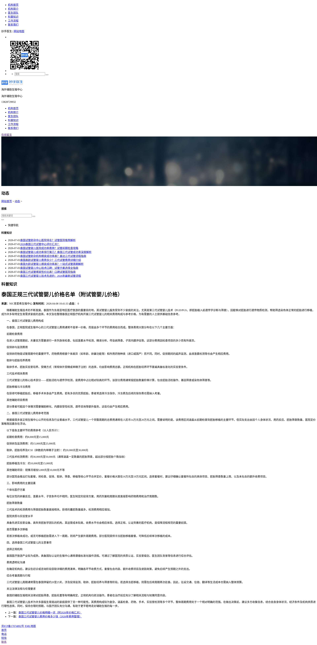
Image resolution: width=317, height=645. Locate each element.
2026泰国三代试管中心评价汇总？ (40, 244)
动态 (17, 201)
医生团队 (13, 12)
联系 (4, 642)
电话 (4, 634)
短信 (4, 638)
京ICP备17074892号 (12, 626)
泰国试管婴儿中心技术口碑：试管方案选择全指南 (49, 268)
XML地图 (30, 626)
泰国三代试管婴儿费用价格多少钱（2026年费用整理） (50, 616)
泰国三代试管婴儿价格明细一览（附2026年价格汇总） (50, 612)
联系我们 (13, 24)
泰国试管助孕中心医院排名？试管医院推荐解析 (48, 240)
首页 (4, 630)
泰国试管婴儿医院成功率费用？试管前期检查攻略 (49, 248)
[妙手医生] (12, 85)
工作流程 (13, 20)
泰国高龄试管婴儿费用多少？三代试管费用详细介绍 (50, 260)
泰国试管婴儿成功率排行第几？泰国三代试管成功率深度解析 (55, 252)
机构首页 (13, 4)
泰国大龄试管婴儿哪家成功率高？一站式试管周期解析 (52, 264)
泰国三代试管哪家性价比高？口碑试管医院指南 (48, 272)
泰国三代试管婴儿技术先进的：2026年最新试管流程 (50, 275)
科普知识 (13, 16)
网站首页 (6, 201)
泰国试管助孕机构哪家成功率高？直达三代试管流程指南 (53, 256)
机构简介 (13, 8)
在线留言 (6, 134)
